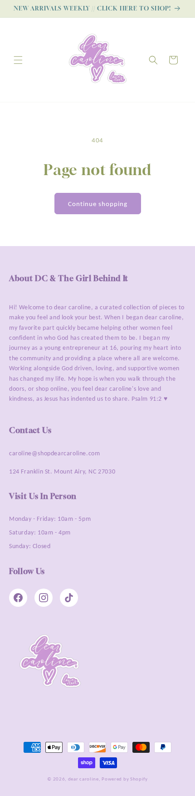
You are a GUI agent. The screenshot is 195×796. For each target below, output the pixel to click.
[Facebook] (18, 598)
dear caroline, (84, 779)
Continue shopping (97, 204)
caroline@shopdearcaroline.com (54, 453)
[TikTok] (69, 598)
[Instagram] (43, 598)
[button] (18, 60)
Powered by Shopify (125, 779)
